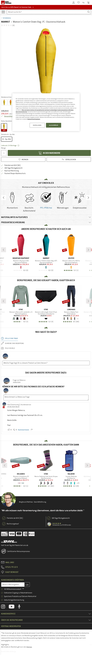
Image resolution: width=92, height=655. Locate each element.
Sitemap (29, 647)
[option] (46, 61)
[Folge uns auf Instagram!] (4, 607)
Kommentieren (23, 430)
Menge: (3, 148)
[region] (46, 112)
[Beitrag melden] (31, 430)
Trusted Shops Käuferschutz (15, 173)
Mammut (5, 21)
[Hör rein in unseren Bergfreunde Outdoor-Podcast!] (21, 607)
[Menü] (3, 11)
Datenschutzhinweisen (33, 119)
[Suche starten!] (88, 12)
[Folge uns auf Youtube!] (13, 607)
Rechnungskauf (13, 524)
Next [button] (88, 197)
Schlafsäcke (7, 18)
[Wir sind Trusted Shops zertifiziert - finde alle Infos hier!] (49, 524)
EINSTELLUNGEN (37, 125)
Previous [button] (3, 197)
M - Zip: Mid (6, 139)
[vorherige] (3, 249)
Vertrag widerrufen (11, 626)
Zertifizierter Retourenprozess (18, 551)
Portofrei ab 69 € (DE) (12, 165)
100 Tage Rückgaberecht (13, 168)
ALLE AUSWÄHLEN (53, 125)
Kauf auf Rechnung (11, 171)
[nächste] (88, 249)
